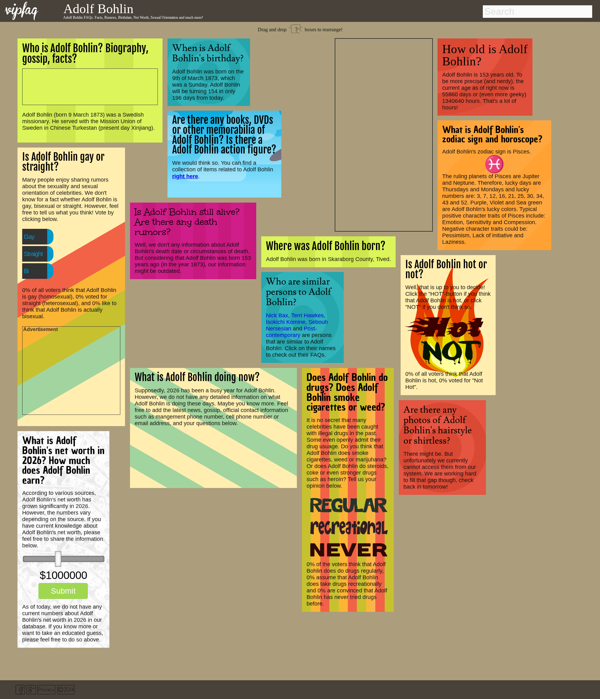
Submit (63, 590)
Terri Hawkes (307, 315)
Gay (29, 236)
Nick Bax (277, 315)
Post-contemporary (291, 331)
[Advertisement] (384, 134)
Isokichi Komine (285, 322)
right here (185, 176)
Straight (33, 253)
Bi (26, 271)
